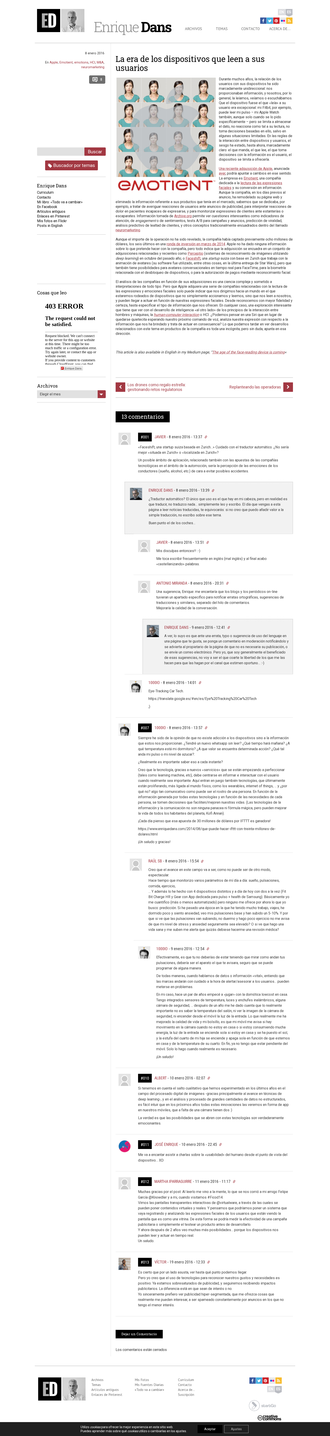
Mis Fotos (142, 1379)
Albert (160, 1078)
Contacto (250, 28)
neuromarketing (128, 230)
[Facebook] (263, 21)
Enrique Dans (161, 490)
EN (281, 12)
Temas (222, 28)
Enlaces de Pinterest (106, 1394)
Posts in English (50, 226)
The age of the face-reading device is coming (248, 352)
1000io (154, 682)
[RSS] (289, 21)
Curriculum (45, 192)
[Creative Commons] (269, 1417)
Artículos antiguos (51, 211)
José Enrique (166, 1144)
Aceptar (210, 1429)
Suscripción (186, 1394)
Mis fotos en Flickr (52, 221)
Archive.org (183, 216)
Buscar (95, 151)
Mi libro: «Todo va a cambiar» (60, 202)
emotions (81, 62)
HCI (92, 62)
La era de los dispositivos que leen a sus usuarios (190, 63)
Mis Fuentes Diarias (149, 1384)
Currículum (186, 1379)
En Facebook (47, 207)
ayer (222, 173)
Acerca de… (279, 28)
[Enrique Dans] (62, 20)
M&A (100, 62)
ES (289, 12)
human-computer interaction (176, 315)
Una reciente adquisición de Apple (245, 169)
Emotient (251, 178)
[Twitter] (270, 21)
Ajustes (236, 1429)
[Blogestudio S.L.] (262, 1405)
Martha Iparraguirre (173, 1181)
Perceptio (195, 253)
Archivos (193, 28)
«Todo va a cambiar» (149, 1389)
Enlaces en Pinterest (53, 216)
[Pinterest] (276, 21)
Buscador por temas (73, 165)
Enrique (132, 27)
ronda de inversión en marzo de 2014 (196, 244)
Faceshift (193, 258)
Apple (54, 62)
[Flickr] (283, 21)
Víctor (160, 1262)
